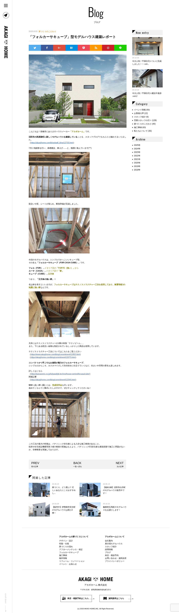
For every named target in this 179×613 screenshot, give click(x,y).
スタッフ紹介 (140, 117)
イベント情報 (140, 110)
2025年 (137, 145)
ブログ (108, 552)
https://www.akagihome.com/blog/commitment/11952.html (55, 354)
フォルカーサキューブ (69, 552)
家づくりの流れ (66, 547)
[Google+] (59, 48)
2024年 (137, 149)
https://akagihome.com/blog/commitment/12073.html (53, 357)
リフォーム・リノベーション (72, 561)
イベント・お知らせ (68, 564)
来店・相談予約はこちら (78, 598)
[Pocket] (84, 48)
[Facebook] (47, 48)
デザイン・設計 (66, 541)
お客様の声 (139, 113)
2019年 (137, 166)
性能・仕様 (64, 544)
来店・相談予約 (112, 555)
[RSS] (96, 48)
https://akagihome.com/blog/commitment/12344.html (53, 380)
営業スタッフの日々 (143, 120)
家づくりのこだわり (143, 124)
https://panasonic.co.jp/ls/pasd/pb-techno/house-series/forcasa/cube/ (60, 374)
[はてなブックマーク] (71, 48)
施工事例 (138, 127)
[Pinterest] (108, 48)
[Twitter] (35, 48)
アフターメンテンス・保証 (71, 549)
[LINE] (120, 48)
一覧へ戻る (77, 464)
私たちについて (141, 131)
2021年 (137, 159)
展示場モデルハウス (113, 544)
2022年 (137, 156)
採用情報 (109, 549)
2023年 (137, 152)
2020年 (137, 163)
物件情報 (63, 558)
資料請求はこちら (116, 598)
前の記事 (35, 464)
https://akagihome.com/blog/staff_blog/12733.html (52, 143)
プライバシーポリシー (114, 561)
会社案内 (109, 541)
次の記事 (120, 464)
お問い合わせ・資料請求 (115, 558)
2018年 (137, 170)
